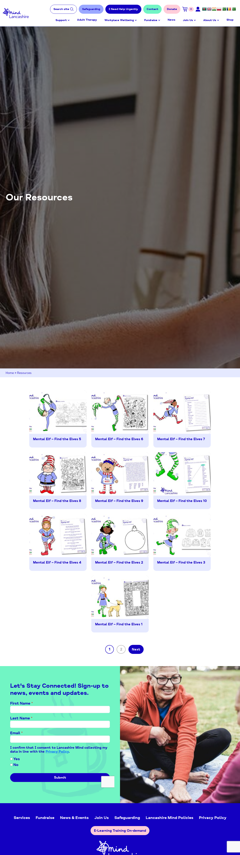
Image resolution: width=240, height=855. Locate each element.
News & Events (74, 817)
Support (61, 20)
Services (22, 817)
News (171, 20)
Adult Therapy (87, 20)
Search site (61, 9)
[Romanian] (228, 9)
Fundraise (150, 20)
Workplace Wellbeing (119, 20)
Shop (229, 20)
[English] (209, 9)
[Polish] (219, 9)
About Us (209, 20)
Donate (172, 9)
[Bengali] (204, 9)
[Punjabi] (224, 9)
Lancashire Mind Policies (169, 817)
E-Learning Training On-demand (120, 831)
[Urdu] (233, 9)
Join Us (188, 20)
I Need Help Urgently (123, 9)
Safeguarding (91, 9)
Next (136, 649)
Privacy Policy (212, 817)
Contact (152, 9)
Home (10, 373)
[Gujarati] (214, 9)
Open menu (69, 20)
